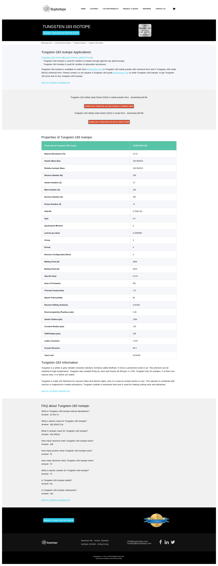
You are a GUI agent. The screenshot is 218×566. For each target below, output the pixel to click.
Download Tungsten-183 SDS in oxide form (109, 122)
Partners (147, 9)
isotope (51, 57)
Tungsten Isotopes (80, 43)
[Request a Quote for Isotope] (174, 8)
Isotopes (94, 9)
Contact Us (161, 9)
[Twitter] (172, 542)
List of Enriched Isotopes (63, 43)
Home (83, 9)
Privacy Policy (117, 558)
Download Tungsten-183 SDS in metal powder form (109, 106)
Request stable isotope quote (58, 520)
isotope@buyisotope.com (139, 543)
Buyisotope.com (46, 43)
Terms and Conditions (103, 558)
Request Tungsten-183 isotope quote (61, 33)
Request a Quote (130, 9)
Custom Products (111, 9)
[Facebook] (160, 542)
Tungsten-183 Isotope (96, 43)
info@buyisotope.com (137, 541)
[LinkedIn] (166, 542)
